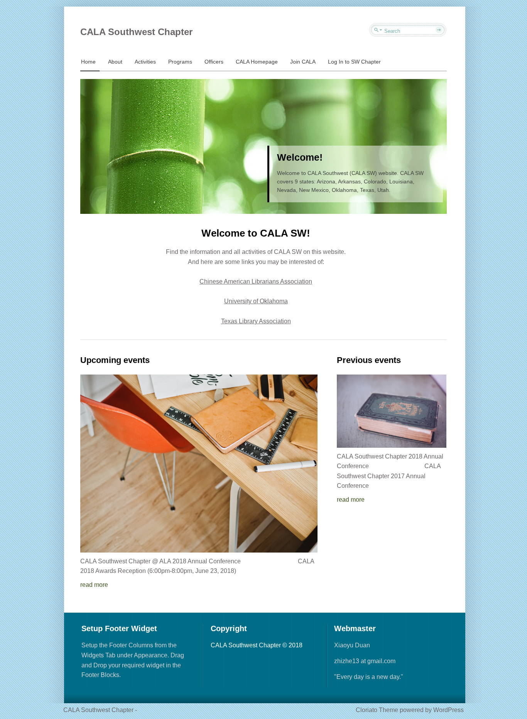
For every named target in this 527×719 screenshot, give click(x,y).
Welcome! (300, 157)
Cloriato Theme (377, 710)
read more (94, 584)
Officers (213, 62)
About (115, 62)
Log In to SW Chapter (354, 62)
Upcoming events (115, 360)
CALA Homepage (257, 62)
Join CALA (303, 62)
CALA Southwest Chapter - (100, 710)
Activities (145, 62)
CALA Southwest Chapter (136, 32)
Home (88, 62)
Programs (180, 62)
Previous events (369, 360)
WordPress (448, 710)
